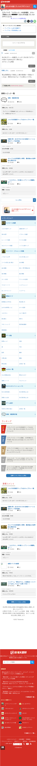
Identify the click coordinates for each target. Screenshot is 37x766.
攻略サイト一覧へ (30, 733)
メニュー (3, 748)
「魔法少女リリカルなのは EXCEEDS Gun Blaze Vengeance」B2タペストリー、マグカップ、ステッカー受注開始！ (18, 683)
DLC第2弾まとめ (23, 392)
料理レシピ (5, 341)
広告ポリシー (17, 741)
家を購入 (4, 318)
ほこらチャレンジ (6, 290)
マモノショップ (6, 324)
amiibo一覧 (22, 363)
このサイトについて (11, 739)
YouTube (27, 744)
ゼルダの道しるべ (24, 257)
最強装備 (4, 330)
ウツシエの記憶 (23, 279)
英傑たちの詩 (5, 397)
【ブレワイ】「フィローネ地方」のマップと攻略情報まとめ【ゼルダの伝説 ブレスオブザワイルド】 (20, 460)
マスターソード (6, 285)
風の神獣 (21, 273)
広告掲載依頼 (32, 741)
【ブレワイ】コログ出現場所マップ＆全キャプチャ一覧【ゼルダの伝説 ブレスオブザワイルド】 (20, 429)
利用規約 (28, 739)
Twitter (24, 744)
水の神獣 (21, 262)
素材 (20, 352)
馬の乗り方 (22, 302)
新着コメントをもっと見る (18, 602)
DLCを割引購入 (6, 392)
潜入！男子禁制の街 (24, 268)
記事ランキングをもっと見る (18, 475)
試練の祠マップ (23, 228)
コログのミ (5, 313)
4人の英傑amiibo (6, 375)
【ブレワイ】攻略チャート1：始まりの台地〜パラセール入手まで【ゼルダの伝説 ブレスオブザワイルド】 (20, 450)
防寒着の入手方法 (6, 302)
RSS (31, 744)
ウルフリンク (22, 380)
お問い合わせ (9, 743)
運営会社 (25, 741)
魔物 (20, 358)
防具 (3, 352)
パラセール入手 (6, 257)
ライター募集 (18, 744)
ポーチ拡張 (22, 307)
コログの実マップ (6, 228)
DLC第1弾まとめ (23, 397)
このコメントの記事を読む (19, 18)
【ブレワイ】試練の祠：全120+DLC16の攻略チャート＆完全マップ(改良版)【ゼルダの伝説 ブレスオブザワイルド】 (20, 468)
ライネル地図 (22, 240)
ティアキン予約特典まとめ (13, 30)
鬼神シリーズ (5, 380)
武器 (20, 341)
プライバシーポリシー (6, 741)
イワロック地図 (23, 234)
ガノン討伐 (5, 279)
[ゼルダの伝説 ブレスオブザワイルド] (5, 2)
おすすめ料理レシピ (7, 307)
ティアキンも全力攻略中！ (13, 28)
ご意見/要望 (21, 739)
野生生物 (4, 363)
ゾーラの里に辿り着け (8, 262)
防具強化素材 (22, 324)
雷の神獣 (4, 273)
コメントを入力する (18, 43)
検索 (32, 662)
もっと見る (19, 200)
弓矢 (20, 347)
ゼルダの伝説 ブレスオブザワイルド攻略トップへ (21, 210)
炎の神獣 (4, 268)
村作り (21, 318)
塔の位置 (4, 234)
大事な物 (4, 358)
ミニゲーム (22, 290)
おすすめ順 (12, 50)
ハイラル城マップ (24, 245)
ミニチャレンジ (23, 285)
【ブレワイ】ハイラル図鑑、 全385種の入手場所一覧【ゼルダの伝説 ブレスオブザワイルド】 (20, 439)
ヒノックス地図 (6, 240)
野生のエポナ (22, 375)
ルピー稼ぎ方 (22, 313)
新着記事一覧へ (31, 697)
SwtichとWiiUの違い (7, 409)
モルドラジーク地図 (7, 245)
